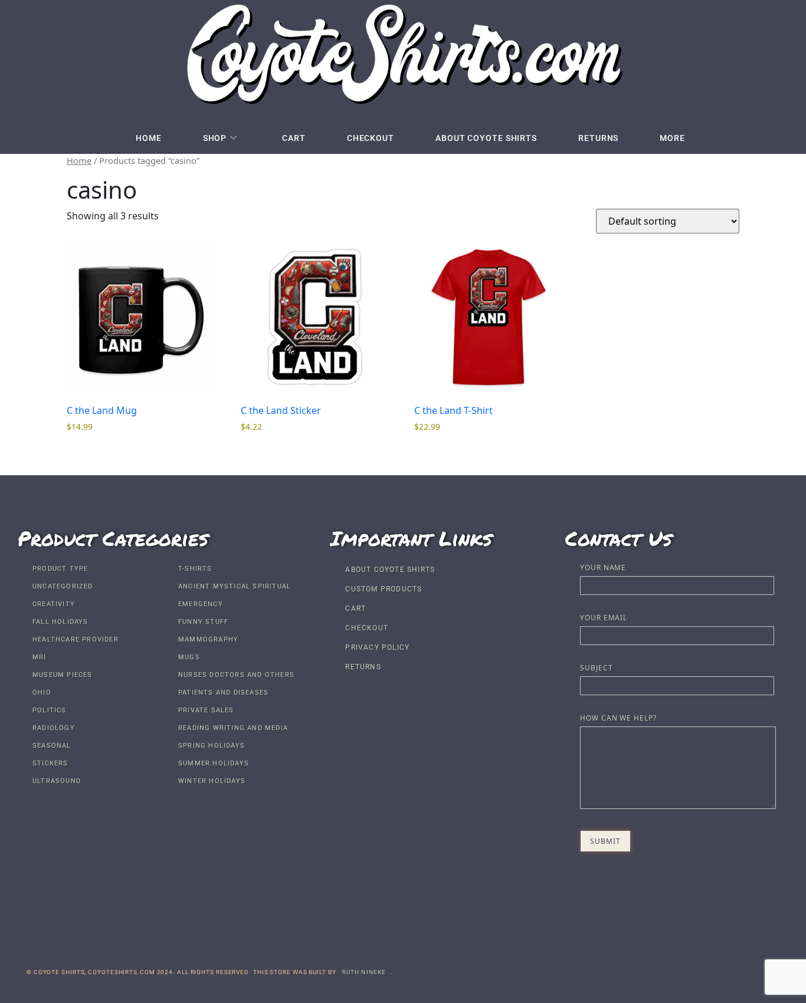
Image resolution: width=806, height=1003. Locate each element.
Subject (596, 669)
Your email (603, 618)
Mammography (208, 639)
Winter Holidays (211, 781)
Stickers (50, 763)
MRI (39, 657)
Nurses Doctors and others (236, 675)
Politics (49, 710)
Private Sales (206, 710)
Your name (603, 568)
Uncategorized (62, 586)
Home (149, 138)
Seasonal (51, 745)
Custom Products (383, 589)
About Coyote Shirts (486, 138)
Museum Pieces (62, 675)
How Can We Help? (618, 719)
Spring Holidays (211, 745)
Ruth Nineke (364, 972)
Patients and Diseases (223, 692)
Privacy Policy (377, 647)
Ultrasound (56, 781)
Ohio (41, 692)
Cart (294, 138)
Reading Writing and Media (233, 728)
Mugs (189, 657)
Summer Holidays (213, 763)
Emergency (200, 604)
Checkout (370, 138)
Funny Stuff (203, 622)
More (672, 138)
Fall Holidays (60, 622)
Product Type (60, 569)
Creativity (53, 604)
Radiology (53, 728)
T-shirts (195, 569)
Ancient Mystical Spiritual (234, 586)
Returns (598, 138)
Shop (215, 138)
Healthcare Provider (75, 639)
